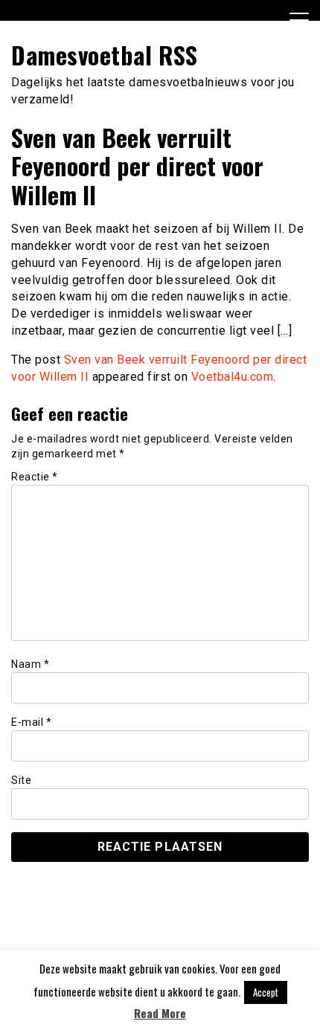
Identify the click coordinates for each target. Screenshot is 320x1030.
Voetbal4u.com (232, 377)
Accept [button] (265, 992)
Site (21, 780)
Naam (30, 664)
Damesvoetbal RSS (104, 54)
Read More (160, 1013)
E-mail (31, 722)
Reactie (34, 477)
